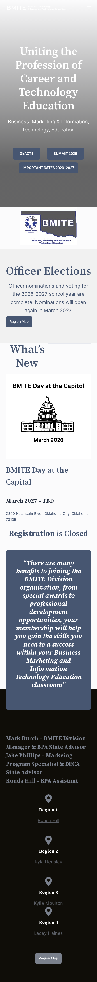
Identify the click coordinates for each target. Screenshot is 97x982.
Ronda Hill (48, 820)
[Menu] (89, 8)
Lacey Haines (48, 933)
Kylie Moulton (48, 903)
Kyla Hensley (48, 862)
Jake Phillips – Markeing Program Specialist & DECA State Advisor (43, 764)
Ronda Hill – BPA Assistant (42, 781)
